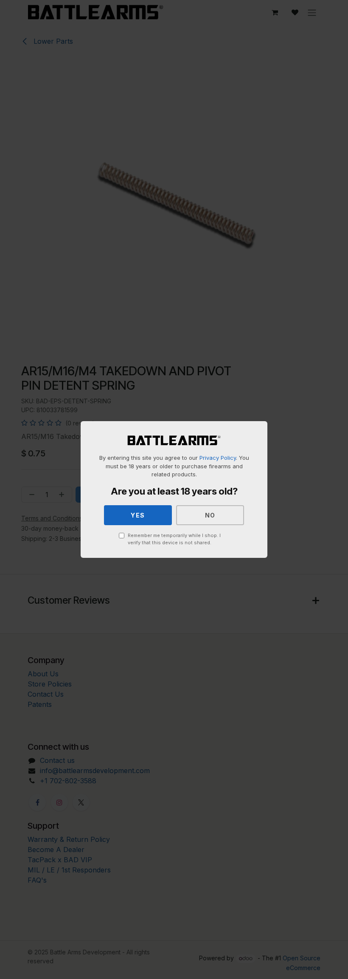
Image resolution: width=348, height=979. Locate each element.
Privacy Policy (217, 457)
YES (138, 515)
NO (210, 515)
